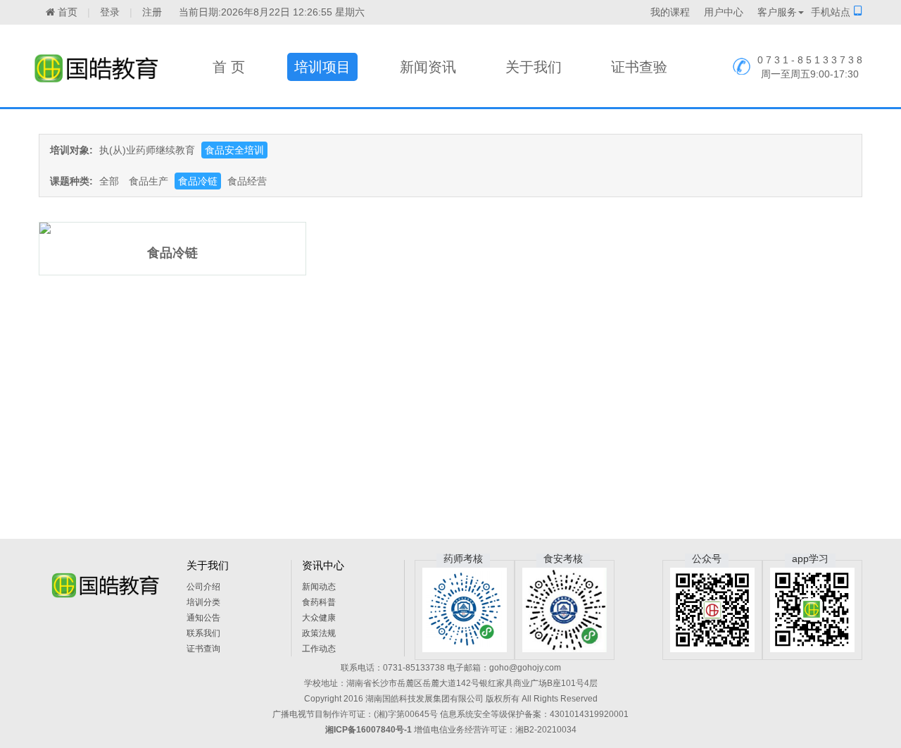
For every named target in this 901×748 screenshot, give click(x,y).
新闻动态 (319, 587)
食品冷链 (198, 181)
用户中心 (723, 12)
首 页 (229, 67)
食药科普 (319, 602)
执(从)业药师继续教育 (147, 150)
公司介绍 (203, 587)
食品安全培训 (234, 150)
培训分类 (203, 602)
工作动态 (319, 649)
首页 (66, 12)
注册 (152, 12)
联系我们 (203, 633)
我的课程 (670, 12)
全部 (109, 181)
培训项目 (322, 67)
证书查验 (639, 67)
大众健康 (319, 618)
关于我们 (533, 67)
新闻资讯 (428, 67)
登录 (110, 12)
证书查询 (203, 649)
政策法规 (319, 633)
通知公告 (203, 618)
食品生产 (148, 181)
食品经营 (247, 181)
